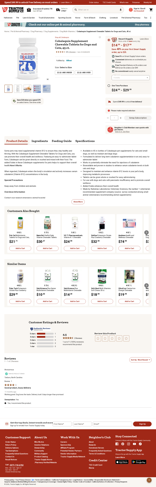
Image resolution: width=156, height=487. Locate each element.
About (91, 442)
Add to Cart (20, 248)
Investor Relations (41, 445)
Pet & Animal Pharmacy (20, 31)
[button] (71, 2)
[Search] (75, 9)
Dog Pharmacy (37, 31)
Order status (94, 2)
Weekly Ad (148, 2)
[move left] (9, 232)
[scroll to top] (149, 480)
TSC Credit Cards (109, 2)
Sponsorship (65, 445)
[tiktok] (140, 443)
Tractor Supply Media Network (72, 457)
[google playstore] (139, 462)
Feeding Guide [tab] (62, 141)
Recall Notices (11, 460)
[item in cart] (151, 10)
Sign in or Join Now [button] (122, 132)
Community (39, 451)
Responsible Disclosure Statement (107, 480)
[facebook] (116, 443)
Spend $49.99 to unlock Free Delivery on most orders (31, 2)
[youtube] (134, 443)
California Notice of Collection (102, 482)
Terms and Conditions (43, 480)
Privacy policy (9, 480)
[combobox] (131, 77)
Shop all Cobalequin (62, 37)
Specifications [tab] (85, 141)
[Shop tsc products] (78, 24)
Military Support (40, 454)
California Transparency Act (61, 480)
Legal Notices (78, 480)
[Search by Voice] (120, 9)
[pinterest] (122, 443)
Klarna (91, 468)
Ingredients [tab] (40, 141)
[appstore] (122, 462)
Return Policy (10, 445)
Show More (78, 202)
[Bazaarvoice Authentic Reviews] (40, 329)
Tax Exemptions (11, 451)
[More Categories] (150, 18)
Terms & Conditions (97, 454)
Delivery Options (12, 448)
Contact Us (9, 457)
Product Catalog (41, 457)
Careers (63, 442)
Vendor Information (68, 454)
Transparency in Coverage (46, 482)
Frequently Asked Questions (16, 454)
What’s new (124, 2)
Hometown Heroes (96, 448)
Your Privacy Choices (23, 480)
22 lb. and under (64, 73)
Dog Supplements (51, 31)
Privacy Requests (121, 482)
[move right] (146, 232)
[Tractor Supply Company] (13, 9)
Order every (116, 75)
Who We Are (39, 442)
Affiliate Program (67, 448)
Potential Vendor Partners (71, 451)
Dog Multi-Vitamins (67, 31)
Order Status (10, 442)
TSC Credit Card (95, 465)
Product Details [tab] (17, 141)
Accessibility (88, 480)
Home (6, 31)
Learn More (65, 2)
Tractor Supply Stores (43, 460)
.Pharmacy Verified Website (45, 463)
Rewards (92, 445)
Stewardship (39, 448)
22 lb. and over (84, 73)
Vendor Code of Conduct (82, 482)
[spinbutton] (114, 118)
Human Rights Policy (64, 482)
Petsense (136, 2)
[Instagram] (128, 443)
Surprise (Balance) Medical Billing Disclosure (20, 482)
